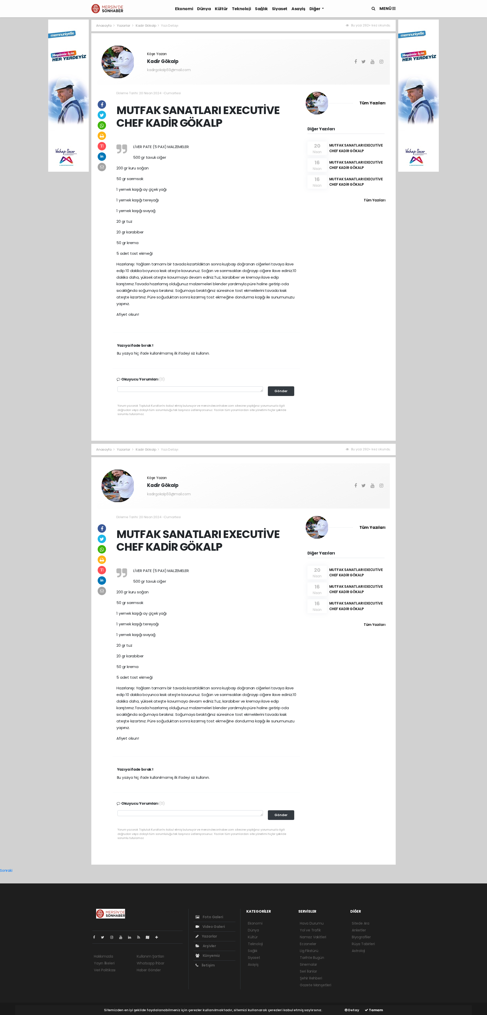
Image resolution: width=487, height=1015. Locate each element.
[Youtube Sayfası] (122, 937)
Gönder (281, 391)
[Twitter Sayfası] (104, 937)
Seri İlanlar (308, 971)
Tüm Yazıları (372, 103)
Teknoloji (241, 9)
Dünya (204, 9)
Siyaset (279, 9)
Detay (353, 1010)
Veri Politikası (104, 970)
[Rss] (140, 937)
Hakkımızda (103, 956)
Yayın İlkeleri (104, 963)
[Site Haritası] (149, 937)
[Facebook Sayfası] (96, 937)
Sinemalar (308, 964)
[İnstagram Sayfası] (113, 937)
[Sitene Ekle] (158, 937)
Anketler (359, 930)
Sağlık (261, 9)
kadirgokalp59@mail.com (169, 69)
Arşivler (209, 945)
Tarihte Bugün (312, 957)
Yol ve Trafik (310, 930)
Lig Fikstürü (309, 950)
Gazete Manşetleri (315, 985)
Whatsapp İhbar (150, 963)
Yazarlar (124, 25)
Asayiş (298, 9)
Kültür (221, 9)
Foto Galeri (212, 916)
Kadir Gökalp (146, 25)
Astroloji (358, 950)
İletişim (208, 965)
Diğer (315, 9)
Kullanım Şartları (150, 956)
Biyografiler (361, 937)
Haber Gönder (149, 970)
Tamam (375, 1010)
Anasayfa (104, 25)
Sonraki (6, 870)
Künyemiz (211, 955)
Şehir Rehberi (311, 978)
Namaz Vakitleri (313, 937)
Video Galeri (213, 926)
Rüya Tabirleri (363, 943)
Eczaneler (308, 943)
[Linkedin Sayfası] (131, 937)
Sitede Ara (360, 923)
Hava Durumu (312, 923)
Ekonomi (184, 9)
